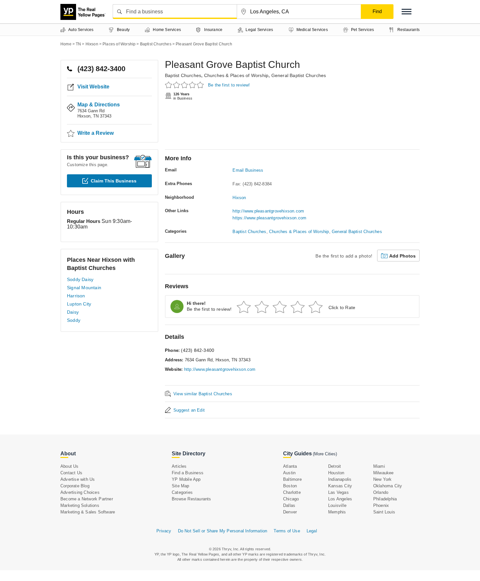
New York (382, 479)
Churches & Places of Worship (236, 75)
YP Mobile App (186, 479)
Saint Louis (384, 512)
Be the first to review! (229, 85)
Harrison (76, 295)
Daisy (73, 312)
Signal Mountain (84, 287)
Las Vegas (338, 492)
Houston (336, 472)
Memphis (337, 512)
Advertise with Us (77, 479)
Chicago (291, 498)
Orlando (380, 492)
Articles (179, 466)
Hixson (239, 197)
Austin (289, 472)
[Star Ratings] (185, 84)
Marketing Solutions (79, 505)
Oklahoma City (387, 485)
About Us (69, 466)
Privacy (163, 530)
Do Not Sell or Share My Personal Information (222, 530)
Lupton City (79, 303)
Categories (182, 492)
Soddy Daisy (80, 279)
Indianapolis (339, 479)
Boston (290, 485)
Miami (379, 466)
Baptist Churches (183, 75)
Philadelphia (385, 498)
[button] (406, 11)
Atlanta (290, 466)
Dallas (289, 505)
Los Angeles (340, 498)
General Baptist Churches (298, 75)
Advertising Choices (80, 492)
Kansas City (340, 485)
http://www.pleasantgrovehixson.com (268, 211)
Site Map (180, 485)
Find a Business (187, 472)
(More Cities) (325, 453)
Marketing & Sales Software (87, 512)
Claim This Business (113, 180)
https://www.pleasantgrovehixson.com (269, 217)
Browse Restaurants (191, 498)
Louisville (337, 505)
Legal (312, 530)
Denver (290, 512)
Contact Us (71, 472)
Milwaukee (383, 472)
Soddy (73, 320)
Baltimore (292, 479)
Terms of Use (287, 530)
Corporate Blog (74, 485)
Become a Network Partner (86, 498)
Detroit (334, 466)
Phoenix (381, 505)
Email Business (247, 170)
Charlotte (292, 492)
